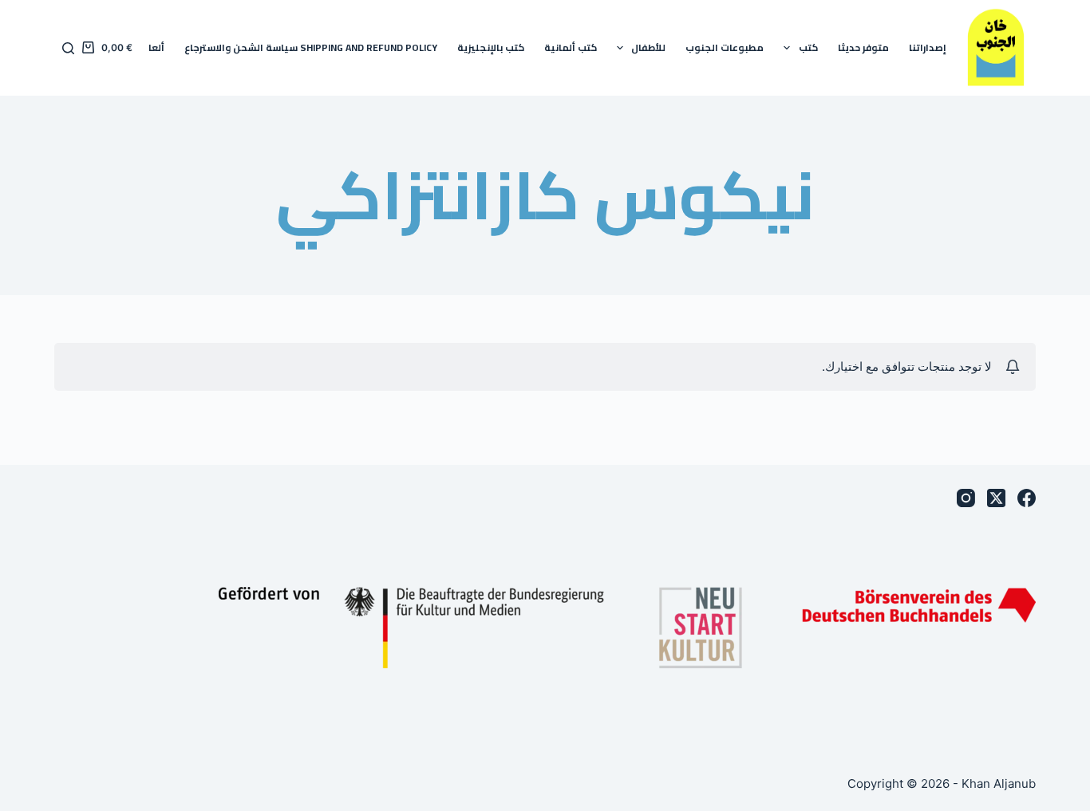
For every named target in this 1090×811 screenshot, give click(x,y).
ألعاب (152, 47)
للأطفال (648, 47)
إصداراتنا (927, 47)
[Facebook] (1026, 498)
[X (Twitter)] (996, 498)
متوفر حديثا (863, 47)
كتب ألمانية (570, 47)
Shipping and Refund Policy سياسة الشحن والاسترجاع (310, 47)
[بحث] (68, 48)
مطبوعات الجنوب (724, 47)
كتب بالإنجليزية (490, 47)
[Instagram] (966, 498)
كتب (808, 47)
